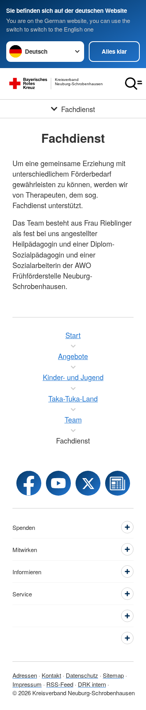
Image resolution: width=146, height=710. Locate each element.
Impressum (27, 684)
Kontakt (51, 675)
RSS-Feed (59, 684)
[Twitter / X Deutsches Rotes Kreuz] (88, 483)
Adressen (24, 675)
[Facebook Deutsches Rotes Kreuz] (28, 483)
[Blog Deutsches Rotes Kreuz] (117, 483)
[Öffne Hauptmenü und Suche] (133, 83)
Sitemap (113, 675)
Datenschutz (82, 675)
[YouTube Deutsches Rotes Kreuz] (58, 483)
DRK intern (92, 684)
